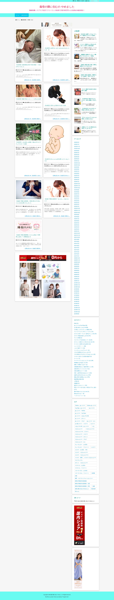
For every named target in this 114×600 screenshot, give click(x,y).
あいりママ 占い (91, 421)
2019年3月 (76, 301)
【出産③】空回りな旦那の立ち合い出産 (55, 105)
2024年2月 (76, 179)
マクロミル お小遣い (80, 465)
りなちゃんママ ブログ (81, 439)
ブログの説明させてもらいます (82, 352)
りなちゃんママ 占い (80, 442)
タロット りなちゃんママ (81, 462)
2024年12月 (77, 163)
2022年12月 (77, 208)
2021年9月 (76, 239)
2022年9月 (76, 214)
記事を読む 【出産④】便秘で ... (32, 118)
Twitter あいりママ (80, 405)
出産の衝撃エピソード (29, 70)
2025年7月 (76, 152)
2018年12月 (77, 307)
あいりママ (91, 408)
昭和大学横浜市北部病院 (81, 481)
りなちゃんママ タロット (81, 436)
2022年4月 (76, 225)
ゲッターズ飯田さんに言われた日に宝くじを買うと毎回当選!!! (88, 45)
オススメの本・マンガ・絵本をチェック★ (85, 333)
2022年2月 (76, 229)
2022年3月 (76, 227)
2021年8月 (76, 241)
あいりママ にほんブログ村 (82, 416)
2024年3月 (76, 177)
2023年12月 (77, 183)
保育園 (93, 473)
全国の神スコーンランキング (82, 368)
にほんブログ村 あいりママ (82, 426)
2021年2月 (76, 254)
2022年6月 (76, 220)
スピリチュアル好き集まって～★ (60, 53)
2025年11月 (77, 146)
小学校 (76, 381)
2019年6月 (76, 295)
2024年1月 (76, 181)
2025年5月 (76, 154)
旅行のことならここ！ (80, 385)
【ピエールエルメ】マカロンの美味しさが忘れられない (89, 118)
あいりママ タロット (80, 418)
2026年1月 (76, 144)
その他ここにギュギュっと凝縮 (83, 329)
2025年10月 (77, 148)
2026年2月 (76, 142)
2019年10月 (77, 287)
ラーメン (77, 358)
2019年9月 (76, 289)
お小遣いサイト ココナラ (81, 423)
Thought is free (65, 596)
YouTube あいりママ (80, 408)
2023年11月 (77, 185)
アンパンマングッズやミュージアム (83, 331)
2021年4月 (76, 249)
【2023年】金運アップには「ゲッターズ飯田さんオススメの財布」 (88, 34)
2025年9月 (76, 150)
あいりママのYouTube (80, 325)
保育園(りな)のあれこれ (81, 362)
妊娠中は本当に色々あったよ (60, 54)
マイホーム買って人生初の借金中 (83, 356)
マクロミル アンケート (81, 468)
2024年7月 (76, 171)
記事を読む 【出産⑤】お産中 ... (61, 80)
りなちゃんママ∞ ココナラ (81, 431)
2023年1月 (76, 206)
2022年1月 (76, 231)
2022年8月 (76, 216)
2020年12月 (77, 258)
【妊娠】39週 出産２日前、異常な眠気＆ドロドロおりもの (88, 65)
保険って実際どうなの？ (80, 364)
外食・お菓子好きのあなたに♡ (83, 373)
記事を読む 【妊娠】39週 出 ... (33, 216)
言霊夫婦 (93, 488)
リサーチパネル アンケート (82, 473)
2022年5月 (76, 223)
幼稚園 (77, 383)
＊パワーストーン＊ (79, 395)
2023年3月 (76, 202)
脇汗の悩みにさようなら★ (81, 391)
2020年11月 (77, 260)
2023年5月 (76, 198)
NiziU (76, 323)
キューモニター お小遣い (81, 444)
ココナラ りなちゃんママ (81, 452)
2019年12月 (77, 282)
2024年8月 (76, 169)
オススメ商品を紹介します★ (82, 335)
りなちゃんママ (78, 429)
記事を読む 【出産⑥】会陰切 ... (32, 80)
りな (93, 426)
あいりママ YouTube (80, 413)
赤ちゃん (77, 491)
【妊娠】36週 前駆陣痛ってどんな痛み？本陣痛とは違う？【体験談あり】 (28, 235)
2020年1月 (76, 280)
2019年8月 (76, 291)
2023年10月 (77, 187)
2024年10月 (77, 165)
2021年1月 (76, 256)
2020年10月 (77, 262)
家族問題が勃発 (79, 379)
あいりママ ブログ (80, 421)
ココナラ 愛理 (78, 457)
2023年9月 (76, 189)
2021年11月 (77, 235)
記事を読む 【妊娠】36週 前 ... (33, 248)
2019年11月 (77, 285)
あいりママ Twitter (80, 410)
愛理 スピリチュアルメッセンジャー (84, 478)
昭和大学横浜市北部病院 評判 (82, 486)
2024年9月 (76, 167)
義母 (94, 486)
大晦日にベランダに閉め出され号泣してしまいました (89, 127)
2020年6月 (76, 270)
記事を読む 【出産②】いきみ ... (32, 175)
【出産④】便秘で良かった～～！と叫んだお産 (28, 99)
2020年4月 (76, 274)
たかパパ (93, 423)
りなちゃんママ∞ (90, 429)
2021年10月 (77, 237)
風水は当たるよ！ (79, 393)
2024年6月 (76, 173)
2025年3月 (76, 156)
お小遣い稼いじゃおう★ (81, 327)
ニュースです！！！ (80, 346)
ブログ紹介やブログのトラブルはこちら (84, 354)
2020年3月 (76, 276)
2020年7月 (76, 268)
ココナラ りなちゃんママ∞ (81, 455)
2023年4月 (76, 200)
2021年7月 (76, 243)
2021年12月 (77, 233)
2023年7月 (76, 194)
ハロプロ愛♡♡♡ (79, 348)
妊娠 (76, 475)
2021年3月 (76, 251)
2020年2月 (76, 278)
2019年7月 (76, 293)
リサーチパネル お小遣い (81, 470)
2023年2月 (76, 204)
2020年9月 (76, 264)
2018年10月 (77, 311)
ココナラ (93, 447)
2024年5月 (76, 175)
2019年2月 (76, 303)
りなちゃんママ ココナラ (81, 434)
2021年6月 (76, 245)
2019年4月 (76, 299)
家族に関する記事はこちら (82, 377)
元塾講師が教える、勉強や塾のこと (83, 366)
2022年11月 (77, 210)
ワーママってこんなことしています (83, 360)
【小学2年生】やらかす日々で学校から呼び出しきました (89, 109)
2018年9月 (76, 313)
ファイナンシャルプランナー (82, 350)
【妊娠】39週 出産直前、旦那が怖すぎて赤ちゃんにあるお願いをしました (28, 202)
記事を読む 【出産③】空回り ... (61, 118)
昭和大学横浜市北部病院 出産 (82, 483)
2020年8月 (76, 266)
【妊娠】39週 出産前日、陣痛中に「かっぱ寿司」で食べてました (88, 75)
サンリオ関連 (78, 337)
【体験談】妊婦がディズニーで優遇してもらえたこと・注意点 (88, 55)
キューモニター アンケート (82, 447)
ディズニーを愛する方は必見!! (82, 344)
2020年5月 (76, 272)
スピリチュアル (78, 460)
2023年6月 (76, 196)
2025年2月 (76, 158)
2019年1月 (76, 305)
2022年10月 (77, 212)
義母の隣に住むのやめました (82, 488)
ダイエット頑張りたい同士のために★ (84, 342)
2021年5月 (76, 247)
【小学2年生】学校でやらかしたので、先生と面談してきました (89, 100)
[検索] (98, 1)
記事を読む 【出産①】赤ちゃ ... (61, 175)
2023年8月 (76, 192)
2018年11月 (77, 309)
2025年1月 (76, 161)
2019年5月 (76, 297)
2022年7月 (76, 218)
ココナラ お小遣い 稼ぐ (81, 449)
